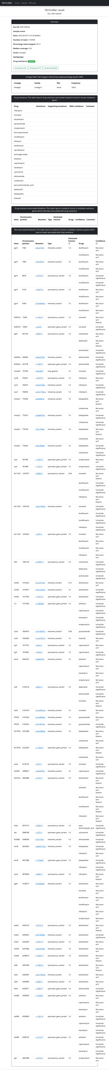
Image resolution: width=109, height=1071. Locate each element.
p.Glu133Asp (40, 506)
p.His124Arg (40, 590)
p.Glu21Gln (39, 248)
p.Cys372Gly (40, 583)
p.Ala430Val (40, 771)
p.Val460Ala (40, 884)
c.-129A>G (39, 747)
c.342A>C (39, 652)
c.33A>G (38, 645)
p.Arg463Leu (40, 710)
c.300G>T (39, 825)
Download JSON (50, 68)
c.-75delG (39, 995)
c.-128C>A (39, 1016)
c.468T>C (39, 874)
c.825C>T (39, 687)
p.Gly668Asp (40, 303)
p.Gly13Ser (39, 839)
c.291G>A (39, 925)
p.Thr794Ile (39, 429)
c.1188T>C (39, 965)
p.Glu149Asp (40, 975)
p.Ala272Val (40, 357)
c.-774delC (39, 860)
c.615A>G (39, 1058)
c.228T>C (39, 981)
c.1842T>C (39, 289)
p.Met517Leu (40, 846)
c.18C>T (38, 764)
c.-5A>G (38, 327)
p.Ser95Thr (39, 262)
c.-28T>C (38, 534)
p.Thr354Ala (40, 935)
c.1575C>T (39, 276)
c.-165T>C (39, 459)
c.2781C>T (39, 942)
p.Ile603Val (39, 659)
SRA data (32, 3)
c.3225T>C (39, 378)
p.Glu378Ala (40, 949)
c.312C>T (39, 778)
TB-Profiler (7, 2)
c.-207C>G (39, 596)
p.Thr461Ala (40, 724)
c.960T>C (39, 334)
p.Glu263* (39, 371)
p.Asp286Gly (40, 731)
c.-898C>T (39, 988)
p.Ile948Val (39, 399)
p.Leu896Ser (40, 717)
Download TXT (35, 68)
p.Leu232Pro (40, 638)
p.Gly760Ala (40, 446)
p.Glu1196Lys (40, 392)
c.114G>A (39, 317)
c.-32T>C (38, 832)
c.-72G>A (38, 466)
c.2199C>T (39, 562)
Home (17, 3)
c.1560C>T (39, 956)
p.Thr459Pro (40, 631)
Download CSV (20, 68)
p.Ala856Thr (40, 415)
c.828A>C (39, 473)
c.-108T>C (39, 364)
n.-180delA (39, 603)
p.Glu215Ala (40, 385)
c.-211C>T (39, 1037)
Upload (24, 3)
